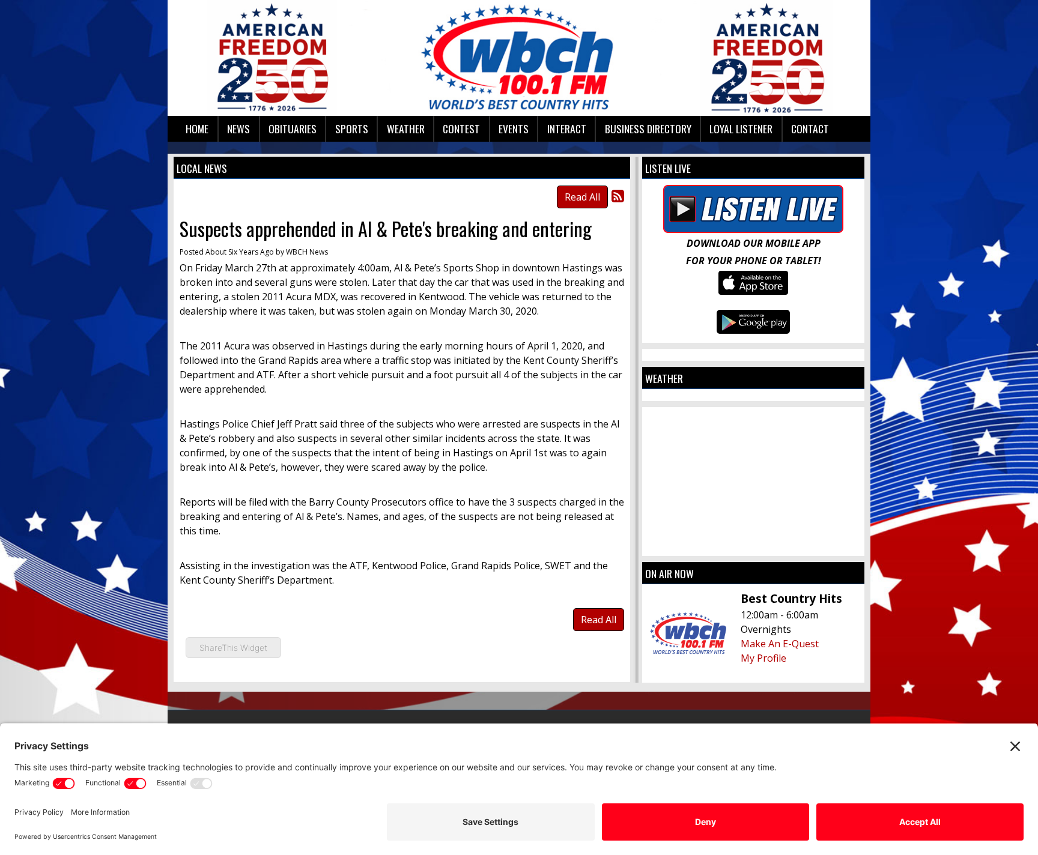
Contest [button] (461, 128)
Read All (582, 197)
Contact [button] (810, 128)
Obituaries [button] (293, 128)
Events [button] (514, 128)
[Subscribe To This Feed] (618, 195)
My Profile (763, 658)
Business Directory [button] (648, 128)
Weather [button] (406, 128)
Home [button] (197, 128)
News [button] (238, 128)
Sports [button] (351, 128)
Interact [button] (566, 128)
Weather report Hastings (753, 544)
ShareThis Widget (233, 647)
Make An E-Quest (780, 643)
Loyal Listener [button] (740, 128)
